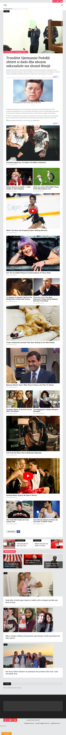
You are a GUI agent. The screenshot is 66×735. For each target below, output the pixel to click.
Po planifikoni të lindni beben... (12, 565)
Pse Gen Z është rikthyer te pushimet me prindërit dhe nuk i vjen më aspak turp (31, 672)
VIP (5, 573)
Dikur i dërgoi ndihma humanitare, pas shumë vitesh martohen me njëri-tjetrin (32, 637)
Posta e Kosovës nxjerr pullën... (52, 565)
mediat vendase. (48, 73)
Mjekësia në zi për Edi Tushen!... (32, 561)
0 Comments (11, 52)
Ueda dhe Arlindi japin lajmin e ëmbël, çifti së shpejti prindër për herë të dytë (31, 601)
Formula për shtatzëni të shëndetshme (21, 8)
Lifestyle (6, 11)
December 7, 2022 (21, 52)
